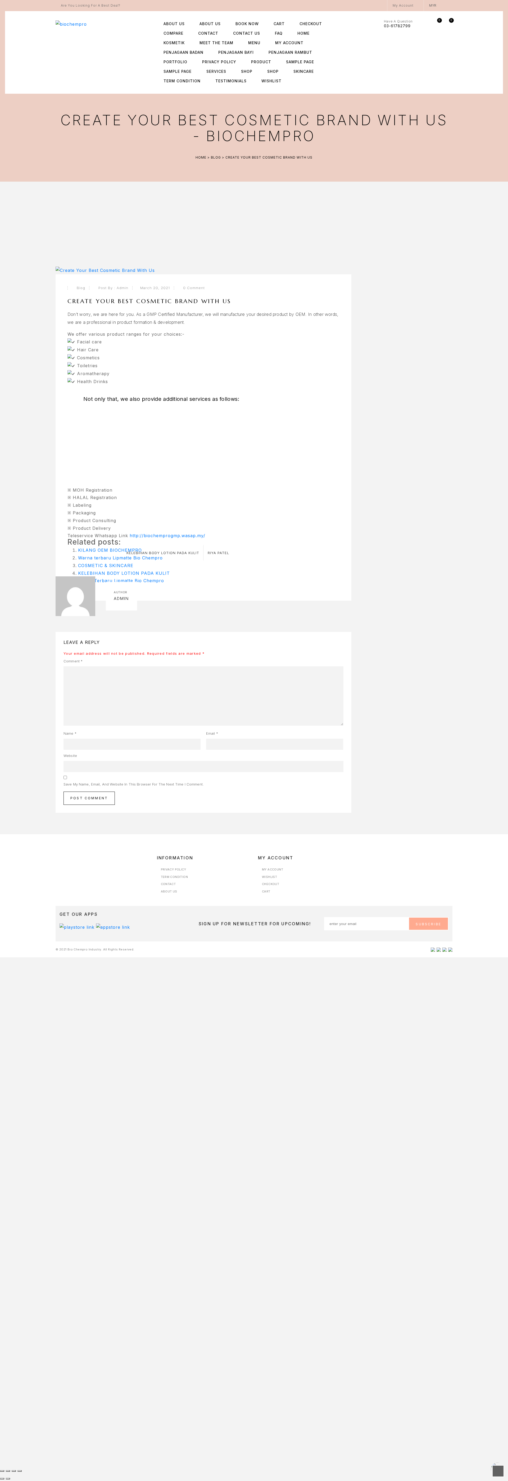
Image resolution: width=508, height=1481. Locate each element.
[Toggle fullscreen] (8, 1471)
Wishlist (271, 81)
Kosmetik (174, 43)
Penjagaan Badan (183, 52)
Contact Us (246, 33)
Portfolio (175, 62)
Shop (246, 71)
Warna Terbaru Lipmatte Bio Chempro (121, 580)
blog (216, 157)
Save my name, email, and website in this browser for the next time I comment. (134, 784)
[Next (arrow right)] (8, 1478)
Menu (254, 43)
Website (70, 755)
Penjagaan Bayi (236, 52)
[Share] (14, 1471)
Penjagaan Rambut (290, 52)
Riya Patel (218, 553)
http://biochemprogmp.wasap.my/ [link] (167, 535)
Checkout (311, 23)
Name (70, 733)
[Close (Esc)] (19, 1471)
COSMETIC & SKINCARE (105, 565)
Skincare (303, 71)
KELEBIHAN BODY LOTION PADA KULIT (124, 573)
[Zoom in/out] (2, 1471)
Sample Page (300, 62)
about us (210, 23)
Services (216, 71)
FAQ (279, 33)
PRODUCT (261, 62)
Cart (279, 23)
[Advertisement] (203, 441)
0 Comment (194, 288)
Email (212, 733)
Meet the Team (216, 43)
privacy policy (219, 62)
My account (289, 43)
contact (208, 33)
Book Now (247, 23)
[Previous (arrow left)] (2, 1478)
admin (122, 288)
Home (303, 33)
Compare (173, 33)
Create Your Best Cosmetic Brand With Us (149, 301)
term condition (182, 81)
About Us (174, 23)
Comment (73, 661)
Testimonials (231, 81)
